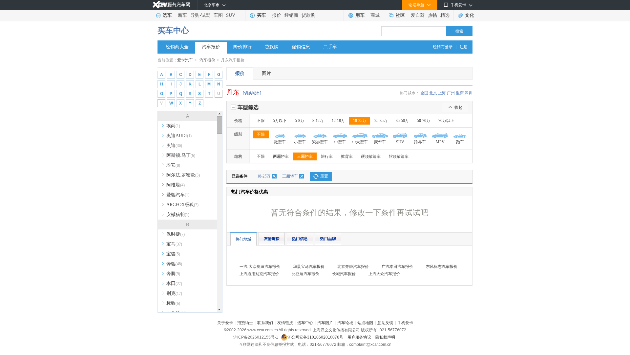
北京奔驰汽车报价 (353, 266)
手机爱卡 (405, 322)
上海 (442, 93)
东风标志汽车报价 (441, 266)
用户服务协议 (359, 337)
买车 (261, 15)
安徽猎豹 (177, 214)
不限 (261, 120)
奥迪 (174, 145)
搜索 (459, 31)
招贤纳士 (245, 322)
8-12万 (318, 120)
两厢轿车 (281, 156)
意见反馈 (385, 322)
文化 (469, 15)
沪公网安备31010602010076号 (315, 337)
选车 (167, 15)
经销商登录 (442, 47)
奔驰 (174, 263)
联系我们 (265, 322)
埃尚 (173, 125)
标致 (173, 303)
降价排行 (242, 46)
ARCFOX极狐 (182, 204)
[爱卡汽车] (171, 5)
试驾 (205, 15)
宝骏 (173, 253)
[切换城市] (252, 93)
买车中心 (173, 30)
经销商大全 (177, 46)
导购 (195, 15)
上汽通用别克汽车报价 (259, 274)
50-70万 (423, 120)
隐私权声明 (385, 337)
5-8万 (299, 120)
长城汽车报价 (344, 274)
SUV (230, 15)
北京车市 (212, 5)
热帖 (432, 15)
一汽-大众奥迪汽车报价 (260, 266)
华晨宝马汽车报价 (309, 266)
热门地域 (243, 239)
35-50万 (402, 120)
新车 (182, 15)
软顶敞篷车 (399, 156)
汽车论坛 (345, 322)
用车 (360, 15)
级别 (238, 134)
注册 (464, 47)
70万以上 (446, 120)
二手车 (330, 46)
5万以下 (280, 120)
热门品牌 (328, 238)
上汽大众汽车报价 (384, 274)
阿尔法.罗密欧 (183, 175)
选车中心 (305, 322)
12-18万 (338, 120)
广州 (451, 93)
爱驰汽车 (177, 194)
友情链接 (272, 238)
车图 (218, 15)
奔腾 (173, 273)
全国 (424, 93)
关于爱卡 (225, 322)
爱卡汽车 (185, 60)
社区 (400, 15)
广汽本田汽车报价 (397, 266)
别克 (174, 293)
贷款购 (308, 15)
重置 (324, 176)
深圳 (468, 93)
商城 (375, 15)
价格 (238, 120)
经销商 (291, 15)
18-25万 (359, 120)
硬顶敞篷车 (371, 156)
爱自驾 (418, 15)
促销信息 (301, 46)
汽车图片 (325, 322)
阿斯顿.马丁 (180, 155)
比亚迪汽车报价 (305, 274)
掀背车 (347, 156)
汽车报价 (211, 46)
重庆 (460, 93)
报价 (276, 15)
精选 (445, 15)
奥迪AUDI (179, 135)
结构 (238, 156)
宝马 (174, 244)
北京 (433, 93)
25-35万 (381, 120)
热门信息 (300, 238)
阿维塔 (175, 184)
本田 (174, 283)
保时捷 (175, 234)
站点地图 (365, 322)
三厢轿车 (305, 156)
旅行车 (327, 156)
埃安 (173, 165)
